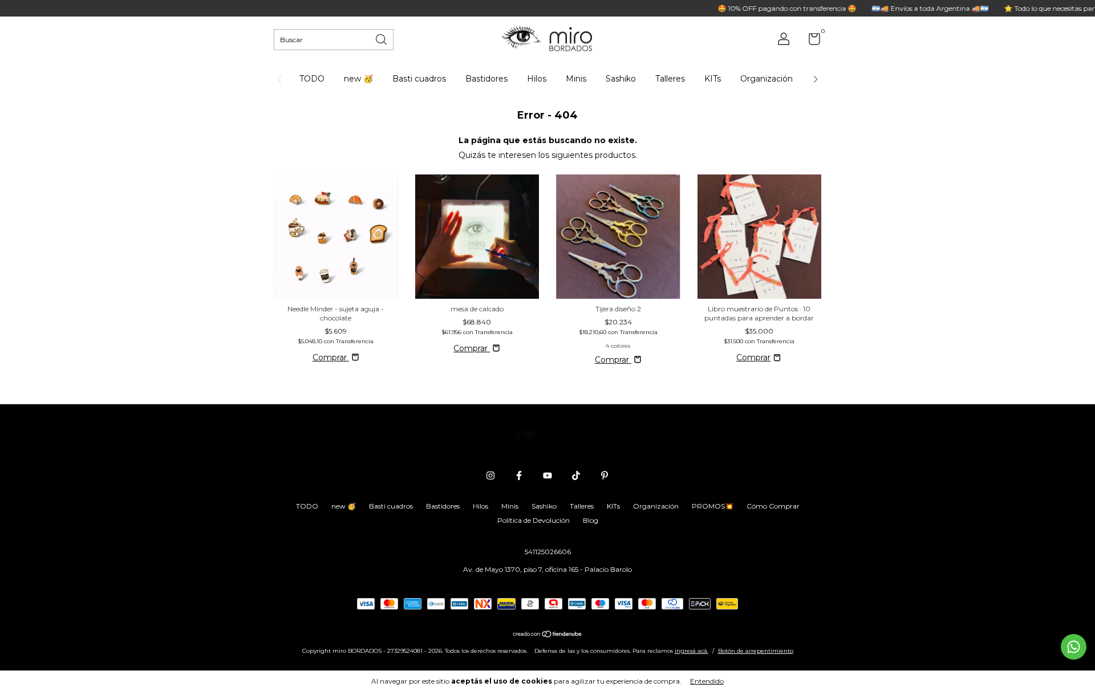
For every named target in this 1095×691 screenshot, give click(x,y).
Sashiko (621, 79)
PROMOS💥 (712, 506)
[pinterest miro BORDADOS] (604, 475)
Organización (766, 79)
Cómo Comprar (773, 506)
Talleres (670, 79)
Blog (590, 520)
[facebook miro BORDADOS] (519, 475)
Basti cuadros (419, 79)
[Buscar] (382, 38)
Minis (576, 79)
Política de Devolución (533, 520)
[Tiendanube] (547, 635)
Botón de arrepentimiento (755, 651)
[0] (810, 41)
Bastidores (486, 79)
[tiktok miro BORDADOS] (576, 475)
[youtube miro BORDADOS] (547, 475)
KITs (712, 79)
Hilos (536, 79)
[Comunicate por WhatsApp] (1073, 647)
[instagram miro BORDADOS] (490, 475)
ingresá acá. (691, 651)
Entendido (707, 681)
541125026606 (548, 551)
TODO (312, 79)
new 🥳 (358, 79)
